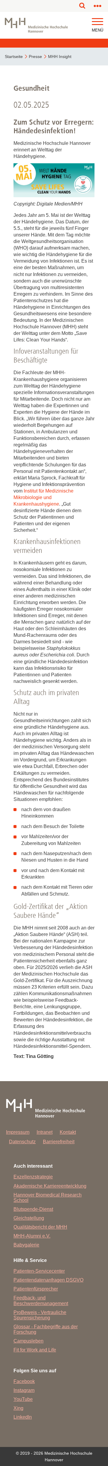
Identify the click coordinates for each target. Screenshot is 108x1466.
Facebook (24, 1381)
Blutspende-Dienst (33, 1209)
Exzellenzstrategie (33, 1176)
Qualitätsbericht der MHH (40, 1227)
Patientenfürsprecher (36, 1288)
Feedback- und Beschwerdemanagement (41, 1300)
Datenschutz (22, 1141)
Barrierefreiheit (58, 1141)
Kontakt (68, 1132)
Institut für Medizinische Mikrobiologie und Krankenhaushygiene (44, 497)
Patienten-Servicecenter (39, 1271)
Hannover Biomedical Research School (48, 1197)
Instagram (24, 1390)
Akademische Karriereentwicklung (50, 1186)
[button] (97, 22)
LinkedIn (23, 1417)
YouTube (23, 1399)
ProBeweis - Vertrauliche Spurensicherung (40, 1315)
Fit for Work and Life (35, 1349)
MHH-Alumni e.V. (32, 1235)
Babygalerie (26, 1244)
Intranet (44, 1132)
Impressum (17, 1132)
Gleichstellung (29, 1218)
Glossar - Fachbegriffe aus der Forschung (46, 1329)
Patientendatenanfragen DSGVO (48, 1279)
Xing (18, 1408)
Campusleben (29, 1340)
